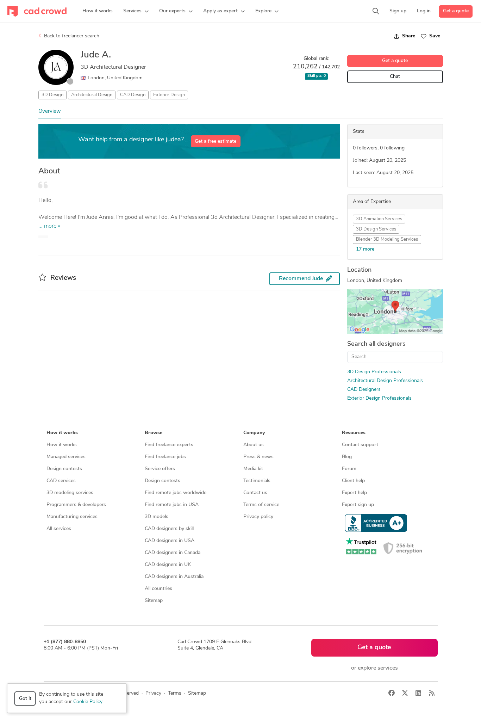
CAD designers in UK (168, 564)
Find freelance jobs (165, 457)
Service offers (160, 469)
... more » (49, 226)
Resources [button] (354, 433)
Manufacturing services (72, 516)
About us (253, 445)
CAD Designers (364, 389)
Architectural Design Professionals (385, 380)
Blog (347, 457)
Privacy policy (258, 516)
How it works (61, 445)
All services (58, 528)
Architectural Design (91, 95)
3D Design (52, 95)
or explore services (374, 668)
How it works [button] (62, 433)
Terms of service (261, 504)
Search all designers (376, 344)
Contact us (255, 493)
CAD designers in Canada (172, 552)
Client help (353, 481)
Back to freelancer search (71, 36)
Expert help (354, 493)
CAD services (61, 481)
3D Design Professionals (374, 372)
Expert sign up (358, 504)
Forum (349, 469)
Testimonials (256, 481)
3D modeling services (69, 493)
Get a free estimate (215, 141)
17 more (365, 249)
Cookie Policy (87, 701)
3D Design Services (376, 229)
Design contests (64, 469)
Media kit (253, 469)
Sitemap (154, 600)
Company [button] (254, 433)
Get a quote (456, 11)
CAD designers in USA (169, 540)
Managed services (66, 457)
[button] (136, 11)
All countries (158, 588)
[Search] (375, 11)
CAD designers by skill (169, 528)
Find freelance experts (169, 445)
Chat (395, 76)
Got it (25, 698)
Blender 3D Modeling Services (387, 239)
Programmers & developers (76, 504)
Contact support (360, 445)
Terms (174, 693)
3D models (156, 516)
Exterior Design (169, 95)
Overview (49, 111)
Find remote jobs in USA (172, 504)
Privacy (153, 693)
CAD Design (132, 95)
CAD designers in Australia (174, 576)
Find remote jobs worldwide (175, 493)
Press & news (258, 457)
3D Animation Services (379, 219)
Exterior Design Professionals (379, 398)
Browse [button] (153, 433)
